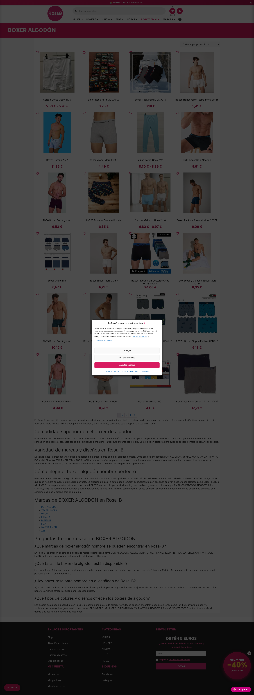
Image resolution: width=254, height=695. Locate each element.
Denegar (127, 350)
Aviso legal (145, 371)
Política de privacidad (104, 340)
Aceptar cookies (127, 365)
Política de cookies (140, 336)
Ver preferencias (127, 357)
